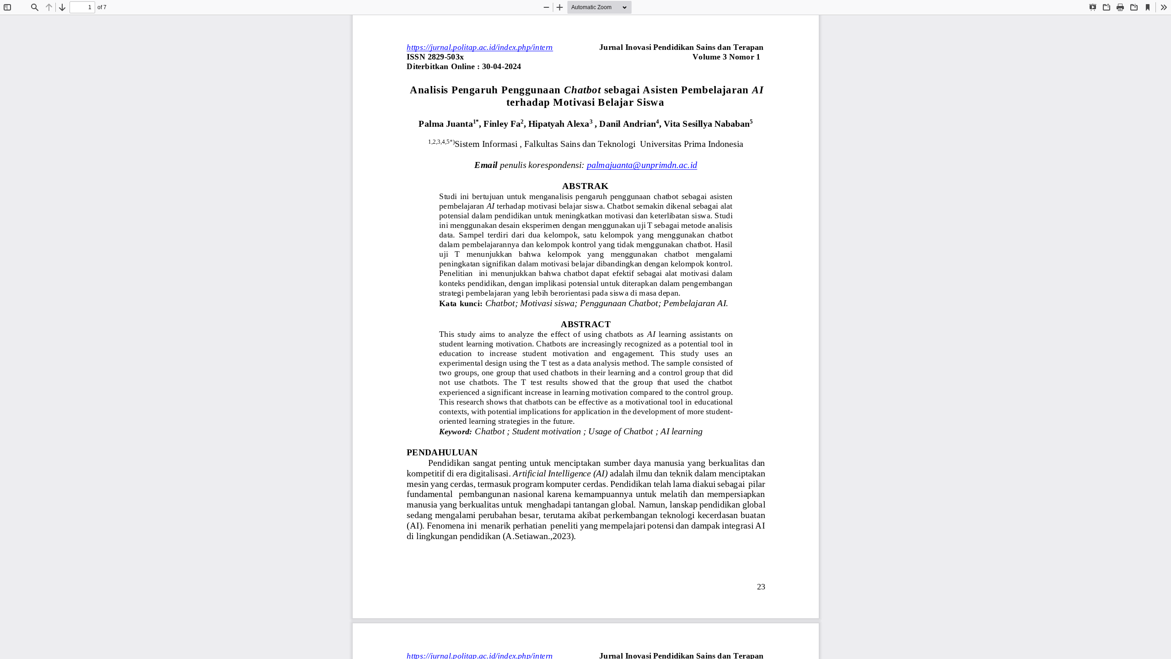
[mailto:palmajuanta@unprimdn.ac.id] (641, 165)
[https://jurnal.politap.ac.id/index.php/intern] (479, 47)
